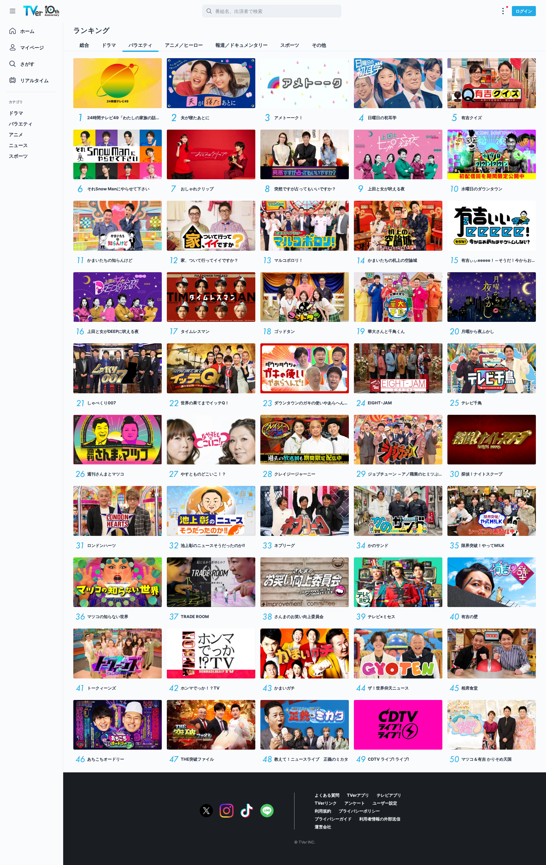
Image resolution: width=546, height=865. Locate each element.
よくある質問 (327, 795)
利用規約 (323, 810)
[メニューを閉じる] (13, 11)
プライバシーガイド (333, 818)
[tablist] (304, 46)
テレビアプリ (389, 795)
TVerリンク (326, 803)
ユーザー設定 (385, 803)
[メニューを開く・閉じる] (503, 11)
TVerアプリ (358, 795)
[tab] (84, 45)
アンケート (354, 803)
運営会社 (323, 826)
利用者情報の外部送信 (379, 818)
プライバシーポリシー (359, 810)
